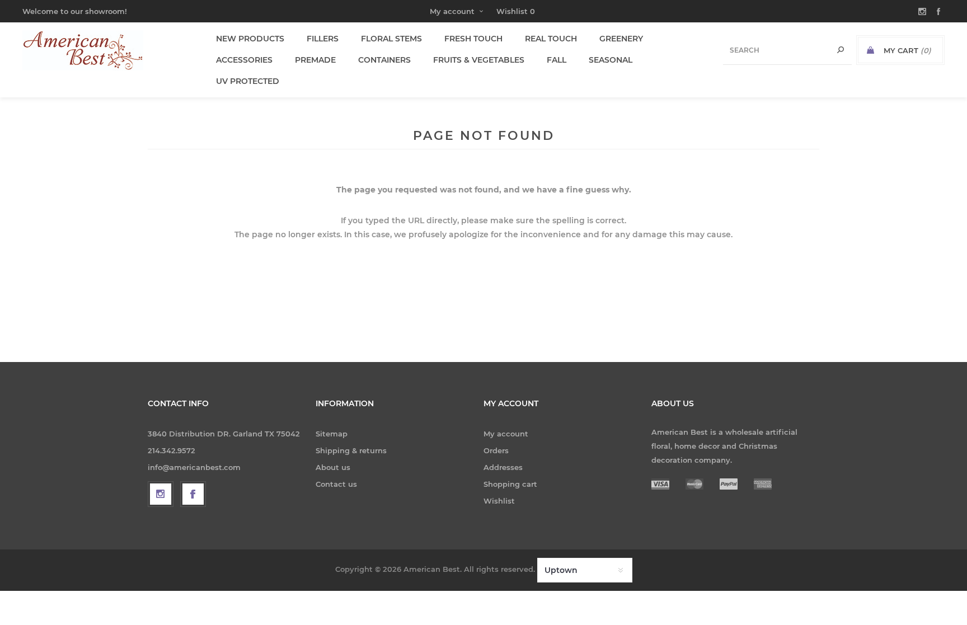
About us (333, 467)
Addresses (503, 467)
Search (840, 50)
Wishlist (499, 500)
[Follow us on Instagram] (160, 494)
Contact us (336, 484)
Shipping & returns (351, 450)
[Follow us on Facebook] (193, 494)
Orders (496, 450)
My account (452, 11)
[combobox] (787, 50)
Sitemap (332, 433)
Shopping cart (510, 484)
